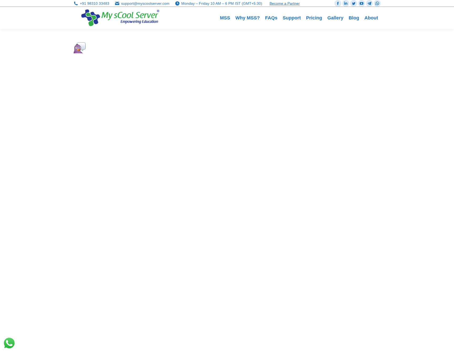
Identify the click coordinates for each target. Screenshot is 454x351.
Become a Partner (285, 3)
